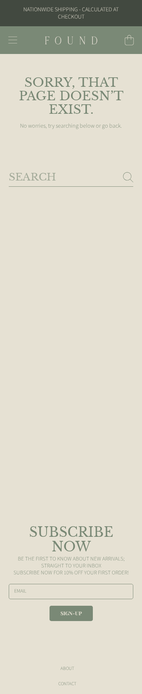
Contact (67, 684)
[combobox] (71, 177)
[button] (13, 40)
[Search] (128, 177)
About (67, 668)
